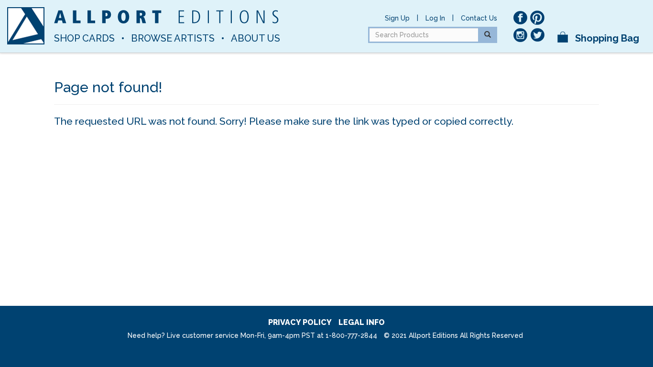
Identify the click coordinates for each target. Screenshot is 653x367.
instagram (520, 35)
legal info (361, 322)
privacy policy (300, 322)
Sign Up (397, 18)
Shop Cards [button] (84, 38)
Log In (435, 18)
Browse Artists (173, 38)
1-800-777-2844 (351, 335)
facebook (520, 18)
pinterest (537, 18)
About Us (255, 38)
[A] (25, 25)
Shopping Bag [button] (606, 38)
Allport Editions (166, 17)
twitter (537, 35)
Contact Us (479, 18)
